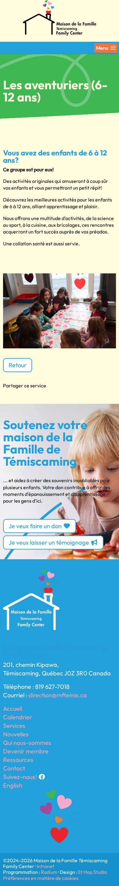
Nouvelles (16, 734)
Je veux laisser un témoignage (49, 542)
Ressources (18, 759)
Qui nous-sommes (27, 742)
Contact (14, 768)
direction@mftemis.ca (57, 695)
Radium (49, 872)
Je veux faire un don (36, 526)
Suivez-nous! (20, 777)
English (12, 785)
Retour (18, 365)
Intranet (45, 866)
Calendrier (17, 717)
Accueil (12, 708)
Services (14, 725)
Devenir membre (26, 751)
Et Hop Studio (92, 872)
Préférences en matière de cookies (40, 878)
